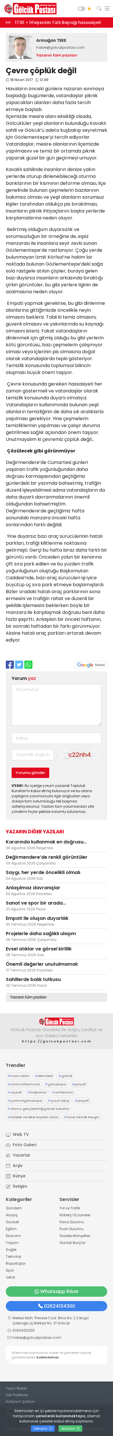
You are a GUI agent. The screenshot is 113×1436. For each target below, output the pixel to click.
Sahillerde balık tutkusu (33, 979)
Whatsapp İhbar (59, 1291)
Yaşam (12, 1242)
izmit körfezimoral (24, 1084)
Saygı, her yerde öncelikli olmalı (43, 872)
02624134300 (59, 1306)
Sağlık (11, 1249)
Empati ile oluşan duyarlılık (37, 918)
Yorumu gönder (30, 772)
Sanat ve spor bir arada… (36, 903)
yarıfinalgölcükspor (25, 1100)
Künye (18, 1176)
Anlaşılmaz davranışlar (33, 887)
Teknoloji (13, 1256)
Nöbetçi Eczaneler (74, 1215)
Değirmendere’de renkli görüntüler (47, 857)
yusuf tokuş (58, 1100)
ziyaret (15, 1092)
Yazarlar (21, 1155)
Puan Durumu (71, 1228)
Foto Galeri (24, 1145)
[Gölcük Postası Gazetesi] (29, 8)
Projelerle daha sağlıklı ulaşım (41, 933)
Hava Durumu (71, 1221)
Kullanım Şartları (20, 1401)
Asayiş (11, 1215)
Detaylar (41, 1428)
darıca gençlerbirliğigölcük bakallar (38, 1108)
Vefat (10, 1277)
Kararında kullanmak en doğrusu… (46, 842)
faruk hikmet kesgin (81, 1117)
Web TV (20, 1134)
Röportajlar (15, 1263)
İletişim (19, 1186)
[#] (56, 1021)
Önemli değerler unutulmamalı (42, 964)
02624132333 (23, 1330)
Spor (10, 1270)
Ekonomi (13, 1235)
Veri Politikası (17, 1394)
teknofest (44, 1076)
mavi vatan (18, 1076)
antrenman (62, 1092)
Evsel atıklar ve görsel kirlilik (39, 949)
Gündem (14, 1208)
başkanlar (37, 1092)
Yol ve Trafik (69, 1208)
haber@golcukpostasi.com (60, 47)
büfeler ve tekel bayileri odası (33, 1117)
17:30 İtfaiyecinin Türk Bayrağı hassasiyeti (58, 22)
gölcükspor (55, 1084)
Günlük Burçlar (72, 1242)
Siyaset (12, 1221)
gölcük (65, 1076)
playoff (79, 1084)
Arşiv (17, 1165)
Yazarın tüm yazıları (56, 55)
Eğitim (11, 1228)
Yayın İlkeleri (16, 1388)
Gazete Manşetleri (74, 1235)
